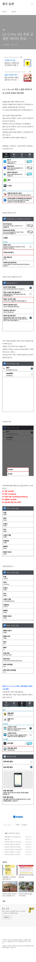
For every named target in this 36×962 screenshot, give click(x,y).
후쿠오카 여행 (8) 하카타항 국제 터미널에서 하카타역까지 (14, 848)
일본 (6, 833)
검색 (27, 4)
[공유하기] (8, 824)
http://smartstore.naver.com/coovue (16, 72)
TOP (32, 940)
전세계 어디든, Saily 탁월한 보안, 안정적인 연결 (11, 60)
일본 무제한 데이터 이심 (11, 75)
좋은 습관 (8, 4)
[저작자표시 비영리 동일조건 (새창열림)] (24, 825)
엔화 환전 (7, 839)
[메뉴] (32, 3)
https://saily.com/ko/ (11, 57)
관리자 (14, 11)
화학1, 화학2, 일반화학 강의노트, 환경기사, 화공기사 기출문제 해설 (14, 912)
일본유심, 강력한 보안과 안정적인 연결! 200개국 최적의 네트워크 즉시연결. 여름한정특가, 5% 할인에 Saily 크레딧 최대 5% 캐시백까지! (11, 64)
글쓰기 (4, 11)
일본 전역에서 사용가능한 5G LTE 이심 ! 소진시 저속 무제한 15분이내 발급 (12, 78)
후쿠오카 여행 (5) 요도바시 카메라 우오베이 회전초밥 (14, 855)
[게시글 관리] (11, 824)
